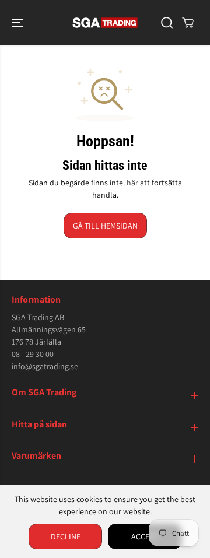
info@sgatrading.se (45, 366)
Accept (144, 536)
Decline (65, 536)
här (132, 182)
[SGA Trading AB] (105, 22)
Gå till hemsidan (105, 225)
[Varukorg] (187, 22)
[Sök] (166, 22)
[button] (19, 22)
